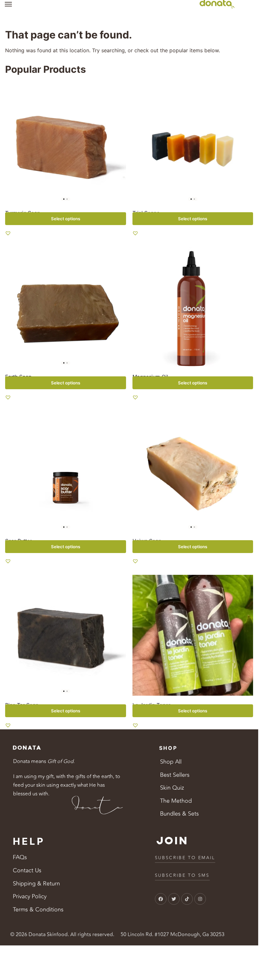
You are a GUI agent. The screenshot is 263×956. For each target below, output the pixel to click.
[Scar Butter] (65, 471)
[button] (8, 233)
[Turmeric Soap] (65, 143)
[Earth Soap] (65, 307)
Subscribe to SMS (182, 875)
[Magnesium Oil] (192, 307)
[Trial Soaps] (192, 143)
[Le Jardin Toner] (192, 635)
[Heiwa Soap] (192, 471)
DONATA (27, 748)
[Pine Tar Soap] (65, 635)
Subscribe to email (185, 857)
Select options (65, 218)
